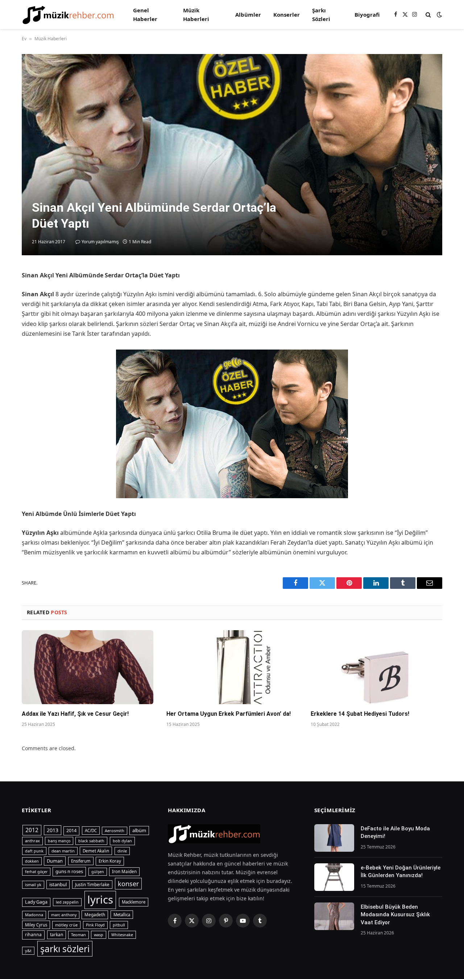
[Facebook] (11, 294)
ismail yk (33, 884)
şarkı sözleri (65, 949)
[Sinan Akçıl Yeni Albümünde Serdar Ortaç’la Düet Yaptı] (232, 154)
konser (128, 883)
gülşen (97, 871)
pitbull (119, 925)
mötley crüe (66, 925)
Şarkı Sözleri (321, 14)
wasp (98, 934)
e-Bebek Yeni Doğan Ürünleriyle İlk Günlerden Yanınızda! (400, 871)
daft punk (34, 851)
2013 (52, 830)
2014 (71, 830)
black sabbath (91, 840)
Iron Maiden (124, 871)
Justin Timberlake (92, 884)
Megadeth (94, 914)
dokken (32, 861)
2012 (31, 830)
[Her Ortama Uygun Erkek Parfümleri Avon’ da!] (232, 667)
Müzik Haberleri (196, 14)
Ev (24, 39)
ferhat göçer (36, 871)
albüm (139, 830)
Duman (55, 861)
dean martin (63, 851)
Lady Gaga (36, 902)
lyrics (100, 899)
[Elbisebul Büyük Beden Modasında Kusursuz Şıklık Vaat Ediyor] (334, 916)
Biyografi (367, 14)
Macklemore (133, 902)
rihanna (33, 935)
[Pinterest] (11, 344)
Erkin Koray (110, 861)
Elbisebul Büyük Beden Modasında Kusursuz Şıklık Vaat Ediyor (395, 915)
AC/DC (91, 830)
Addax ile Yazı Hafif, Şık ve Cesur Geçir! (75, 713)
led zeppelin (67, 902)
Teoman (78, 934)
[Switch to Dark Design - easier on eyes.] (438, 14)
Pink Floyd (95, 925)
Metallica (121, 914)
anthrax (32, 840)
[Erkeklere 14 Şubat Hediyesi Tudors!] (376, 667)
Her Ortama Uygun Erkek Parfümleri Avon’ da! (228, 713)
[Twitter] (11, 311)
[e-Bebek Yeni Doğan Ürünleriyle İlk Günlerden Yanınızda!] (334, 877)
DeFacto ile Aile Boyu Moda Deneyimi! (395, 832)
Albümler (248, 14)
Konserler (286, 14)
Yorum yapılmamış (100, 242)
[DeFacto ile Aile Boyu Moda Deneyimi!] (334, 838)
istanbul (58, 884)
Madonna (34, 914)
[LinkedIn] (11, 328)
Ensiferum (81, 861)
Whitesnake (122, 934)
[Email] (11, 361)
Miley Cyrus (36, 925)
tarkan (56, 934)
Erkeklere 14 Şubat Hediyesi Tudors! (360, 713)
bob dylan (122, 840)
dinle (122, 851)
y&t (28, 950)
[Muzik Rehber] (68, 14)
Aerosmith (114, 830)
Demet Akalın (96, 851)
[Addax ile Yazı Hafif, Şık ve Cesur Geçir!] (87, 667)
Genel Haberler (145, 14)
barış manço (59, 840)
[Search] (428, 15)
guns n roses (69, 871)
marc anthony (63, 914)
